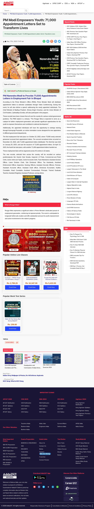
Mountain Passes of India (74, 150)
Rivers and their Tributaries (75, 140)
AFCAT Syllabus (8, 406)
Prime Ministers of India (74, 198)
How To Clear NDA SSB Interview (77, 246)
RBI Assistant (7, 459)
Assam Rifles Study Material (82, 462)
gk (17, 342)
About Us (42, 443)
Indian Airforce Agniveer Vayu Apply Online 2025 (77, 92)
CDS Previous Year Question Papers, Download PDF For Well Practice (77, 59)
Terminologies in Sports (74, 214)
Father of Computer (73, 178)
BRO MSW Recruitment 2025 (75, 97)
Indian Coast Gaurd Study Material (82, 457)
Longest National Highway (74, 191)
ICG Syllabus (61, 406)
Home (5, 14)
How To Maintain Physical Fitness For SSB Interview (77, 251)
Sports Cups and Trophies (74, 137)
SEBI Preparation (8, 450)
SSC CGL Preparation (9, 456)
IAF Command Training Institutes (76, 153)
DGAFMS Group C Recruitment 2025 (77, 88)
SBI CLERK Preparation (10, 447)
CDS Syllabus (25, 406)
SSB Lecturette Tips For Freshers (77, 256)
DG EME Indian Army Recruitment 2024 (77, 101)
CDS (66, 3)
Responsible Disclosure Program (40, 506)
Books (59, 455)
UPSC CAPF (56, 3)
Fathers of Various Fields (74, 210)
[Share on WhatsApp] (44, 41)
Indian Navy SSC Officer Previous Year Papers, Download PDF (76, 43)
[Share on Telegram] (47, 41)
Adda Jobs (42, 423)
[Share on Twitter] (59, 41)
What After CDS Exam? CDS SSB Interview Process (78, 240)
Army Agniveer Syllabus (83, 407)
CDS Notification (26, 403)
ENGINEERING (25, 458)
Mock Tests (60, 443)
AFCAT (80, 3)
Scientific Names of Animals (75, 124)
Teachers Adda (25, 423)
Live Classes (61, 446)
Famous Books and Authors (75, 204)
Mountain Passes (72, 143)
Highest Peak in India (73, 188)
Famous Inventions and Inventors (76, 146)
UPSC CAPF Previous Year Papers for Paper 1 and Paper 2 (77, 38)
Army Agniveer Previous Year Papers (83, 414)
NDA (72, 3)
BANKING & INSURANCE (29, 443)
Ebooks (59, 452)
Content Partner (44, 460)
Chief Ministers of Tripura (74, 175)
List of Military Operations (74, 159)
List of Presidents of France (75, 166)
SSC (22, 446)
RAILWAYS (24, 449)
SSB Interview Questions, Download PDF (77, 262)
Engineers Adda (44, 426)
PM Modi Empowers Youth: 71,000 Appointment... (26, 14)
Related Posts (8, 350)
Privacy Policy (87, 506)
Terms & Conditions (75, 506)
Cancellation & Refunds (60, 506)
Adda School (79, 426)
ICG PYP (60, 409)
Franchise (42, 457)
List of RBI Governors (73, 207)
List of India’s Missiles (73, 162)
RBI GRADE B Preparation (7, 463)
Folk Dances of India (73, 217)
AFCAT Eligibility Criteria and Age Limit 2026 (78, 70)
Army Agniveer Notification (80, 403)
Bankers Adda (25, 426)
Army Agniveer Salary (82, 410)
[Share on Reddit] (51, 41)
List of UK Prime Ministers (74, 172)
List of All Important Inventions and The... (11, 367)
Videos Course (61, 449)
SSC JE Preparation (9, 453)
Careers (44, 453)
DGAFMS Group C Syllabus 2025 (76, 108)
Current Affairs (61, 423)
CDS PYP (24, 409)
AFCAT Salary (7, 412)
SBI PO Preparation (9, 444)
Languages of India (72, 201)
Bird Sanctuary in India (73, 220)
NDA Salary (42, 412)
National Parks (71, 127)
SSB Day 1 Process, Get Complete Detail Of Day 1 (77, 267)
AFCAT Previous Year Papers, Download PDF (75, 75)
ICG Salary (60, 412)
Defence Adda (61, 426)
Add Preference (53, 91)
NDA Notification (44, 403)
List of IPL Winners (72, 194)
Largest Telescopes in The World (76, 169)
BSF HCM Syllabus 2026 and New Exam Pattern (77, 48)
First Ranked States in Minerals (76, 134)
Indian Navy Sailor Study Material (83, 452)
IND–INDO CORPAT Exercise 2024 (49, 366)
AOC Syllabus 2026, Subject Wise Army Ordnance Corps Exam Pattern (77, 27)
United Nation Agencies (73, 130)
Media (41, 449)
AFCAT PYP (6, 409)
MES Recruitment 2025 (73, 105)
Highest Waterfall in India (74, 185)
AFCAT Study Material (82, 443)
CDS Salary (24, 412)
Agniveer (46, 3)
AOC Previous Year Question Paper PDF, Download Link (77, 32)
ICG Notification (62, 403)
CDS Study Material (82, 446)
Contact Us (42, 446)
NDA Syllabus (43, 406)
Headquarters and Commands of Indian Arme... (32, 367)
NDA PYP (42, 409)
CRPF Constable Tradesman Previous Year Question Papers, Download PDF (78, 64)
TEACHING (24, 452)
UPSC (23, 461)
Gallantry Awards (72, 156)
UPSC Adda (79, 423)
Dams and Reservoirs (73, 121)
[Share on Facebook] (55, 41)
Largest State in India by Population (77, 182)
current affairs (10, 342)
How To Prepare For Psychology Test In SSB (77, 235)
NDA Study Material (82, 449)
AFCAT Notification (9, 403)
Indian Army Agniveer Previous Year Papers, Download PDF (77, 54)
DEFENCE (24, 455)
